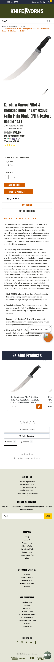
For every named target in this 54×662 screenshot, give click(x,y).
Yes (11, 161)
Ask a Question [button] (28, 436)
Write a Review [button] (28, 429)
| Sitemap (34, 654)
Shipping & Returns (27, 583)
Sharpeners (27, 608)
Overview (27, 205)
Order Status (27, 580)
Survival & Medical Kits (27, 614)
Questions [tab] (25, 442)
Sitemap (27, 587)
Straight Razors (27, 611)
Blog (27, 558)
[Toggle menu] (3, 3)
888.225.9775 (31, 487)
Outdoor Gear (27, 602)
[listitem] (25, 385)
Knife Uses (13, 27)
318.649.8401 (29, 490)
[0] (47, 2)
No (11, 165)
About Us (27, 540)
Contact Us (27, 477)
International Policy (27, 549)
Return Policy (27, 552)
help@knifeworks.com (29, 493)
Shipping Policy (27, 546)
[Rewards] (47, 655)
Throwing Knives (27, 617)
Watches (27, 623)
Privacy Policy (27, 543)
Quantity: (9, 172)
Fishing (22, 27)
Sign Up (42, 2)
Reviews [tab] (8, 442)
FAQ (27, 537)
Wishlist (27, 574)
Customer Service (27, 555)
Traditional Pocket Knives (27, 620)
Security (27, 605)
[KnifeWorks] (27, 11)
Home (4, 27)
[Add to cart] (39, 406)
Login (34, 2)
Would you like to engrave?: (17, 157)
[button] (16, 137)
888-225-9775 (12, 2)
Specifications (27, 211)
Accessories (27, 626)
